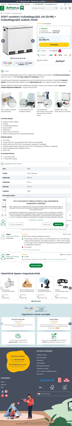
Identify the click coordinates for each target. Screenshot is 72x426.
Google (12, 217)
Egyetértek (58, 224)
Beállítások (46, 224)
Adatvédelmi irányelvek (36, 220)
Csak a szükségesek (16, 224)
